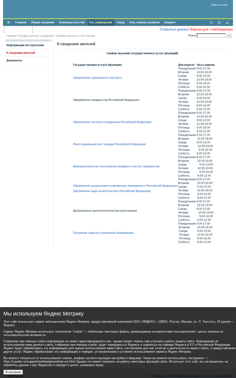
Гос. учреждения (100, 22)
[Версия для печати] (219, 23)
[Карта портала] (227, 23)
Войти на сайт (219, 4)
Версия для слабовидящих (211, 29)
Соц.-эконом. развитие (144, 22)
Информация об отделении (25, 45)
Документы (14, 60)
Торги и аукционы (18, 29)
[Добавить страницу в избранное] (211, 23)
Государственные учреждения (36, 35)
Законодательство (72, 22)
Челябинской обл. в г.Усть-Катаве (75, 35)
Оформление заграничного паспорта (97, 77)
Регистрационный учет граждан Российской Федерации (109, 144)
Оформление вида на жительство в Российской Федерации (112, 191)
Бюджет (170, 22)
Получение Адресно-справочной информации (103, 232)
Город (121, 22)
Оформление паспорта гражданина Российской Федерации (112, 122)
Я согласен (13, 372)
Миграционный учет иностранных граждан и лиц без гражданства (116, 166)
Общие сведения (42, 22)
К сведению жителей (20, 52)
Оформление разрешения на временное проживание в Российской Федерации (125, 185)
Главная (21, 22)
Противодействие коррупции (54, 29)
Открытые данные (174, 29)
